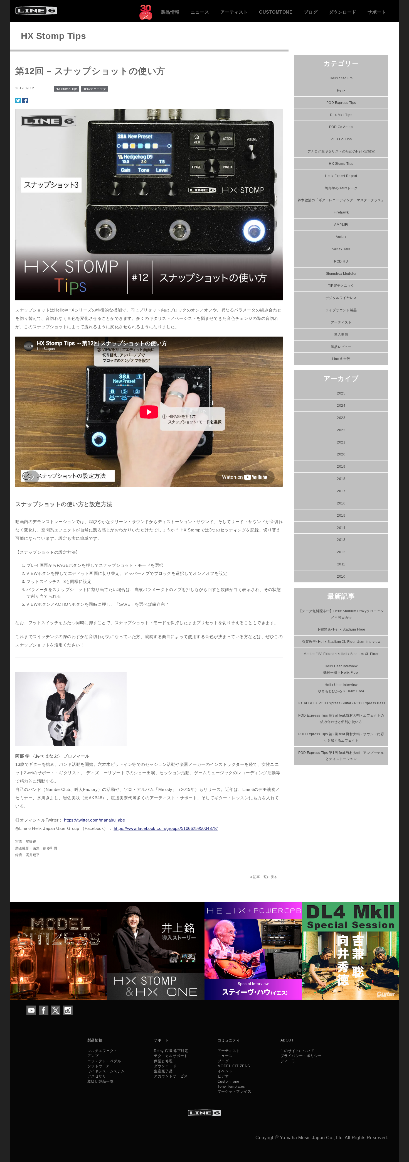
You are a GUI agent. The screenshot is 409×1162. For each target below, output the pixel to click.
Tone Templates (231, 1086)
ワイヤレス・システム (106, 1071)
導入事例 (341, 335)
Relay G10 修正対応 (171, 1051)
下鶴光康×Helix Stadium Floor (341, 629)
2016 (341, 503)
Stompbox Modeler (341, 274)
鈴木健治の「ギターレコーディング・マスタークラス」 (341, 200)
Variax (341, 237)
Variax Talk (341, 249)
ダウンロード (342, 12)
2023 (341, 418)
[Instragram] (67, 1009)
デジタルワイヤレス (341, 298)
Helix (341, 90)
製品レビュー (341, 347)
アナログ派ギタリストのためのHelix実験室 (341, 151)
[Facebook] (43, 1009)
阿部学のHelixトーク (341, 188)
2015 (341, 516)
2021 (341, 442)
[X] (55, 1009)
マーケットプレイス (235, 1091)
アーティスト (234, 12)
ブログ (311, 12)
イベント (225, 1071)
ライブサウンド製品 (341, 310)
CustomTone (275, 12)
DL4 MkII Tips (341, 115)
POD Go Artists (341, 127)
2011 (341, 564)
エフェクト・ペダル (104, 1061)
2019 (341, 467)
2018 (341, 479)
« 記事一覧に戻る (264, 877)
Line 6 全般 (341, 359)
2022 (341, 430)
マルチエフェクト (102, 1051)
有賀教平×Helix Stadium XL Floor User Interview (341, 642)
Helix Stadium (341, 78)
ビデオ (223, 1076)
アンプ (93, 1056)
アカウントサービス (171, 1076)
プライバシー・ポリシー (301, 1056)
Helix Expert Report (341, 176)
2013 (341, 540)
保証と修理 (163, 1061)
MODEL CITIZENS (234, 1066)
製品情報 (170, 12)
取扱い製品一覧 (100, 1081)
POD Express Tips (341, 103)
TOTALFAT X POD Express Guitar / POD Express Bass (341, 703)
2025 (341, 393)
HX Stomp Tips (67, 88)
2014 (341, 528)
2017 (341, 491)
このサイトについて (297, 1051)
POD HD (341, 261)
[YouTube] (31, 1009)
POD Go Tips (341, 139)
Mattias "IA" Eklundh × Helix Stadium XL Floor (341, 654)
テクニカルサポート (171, 1056)
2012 (341, 552)
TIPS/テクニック (94, 88)
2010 (341, 576)
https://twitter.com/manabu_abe (94, 820)
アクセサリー (98, 1076)
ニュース (200, 12)
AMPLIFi (341, 225)
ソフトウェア (98, 1066)
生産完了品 (163, 1071)
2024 (341, 406)
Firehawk (341, 212)
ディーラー (289, 1061)
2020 (341, 454)
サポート (377, 12)
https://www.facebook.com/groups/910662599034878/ (166, 828)
